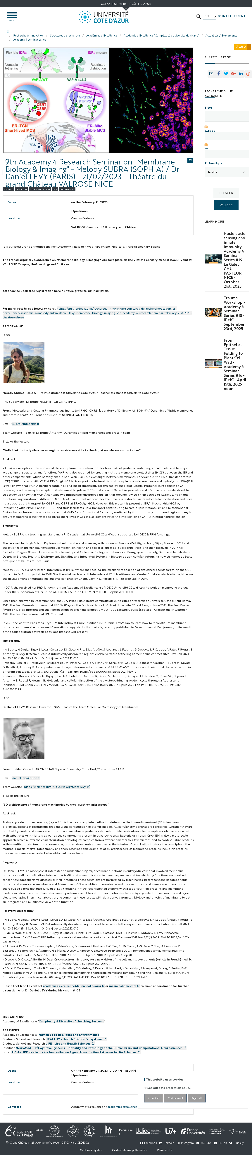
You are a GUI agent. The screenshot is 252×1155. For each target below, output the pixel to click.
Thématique (213, 163)
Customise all (175, 1097)
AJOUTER (244, 47)
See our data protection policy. (169, 1087)
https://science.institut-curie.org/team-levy (55, 787)
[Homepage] (8, 32)
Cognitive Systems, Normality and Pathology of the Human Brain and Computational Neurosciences (110, 1048)
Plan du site (164, 1150)
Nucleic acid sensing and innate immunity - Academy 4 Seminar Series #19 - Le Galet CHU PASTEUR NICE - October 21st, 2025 (235, 260)
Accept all (153, 1097)
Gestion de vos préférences (129, 1150)
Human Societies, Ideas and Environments (69, 1034)
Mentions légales (91, 1150)
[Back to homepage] (104, 17)
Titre (208, 107)
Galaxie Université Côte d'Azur (126, 3)
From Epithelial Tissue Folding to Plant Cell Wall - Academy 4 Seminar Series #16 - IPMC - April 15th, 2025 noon (235, 364)
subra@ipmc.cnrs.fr (25, 424)
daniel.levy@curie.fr (26, 778)
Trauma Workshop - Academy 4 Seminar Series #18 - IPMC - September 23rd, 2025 (234, 313)
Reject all (196, 1097)
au (206, 148)
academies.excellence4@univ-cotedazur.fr (74, 986)
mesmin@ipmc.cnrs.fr (124, 986)
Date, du (210, 130)
